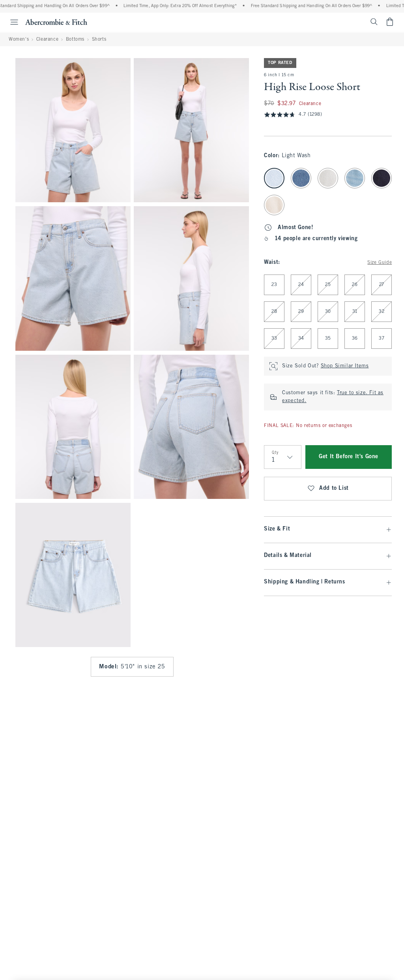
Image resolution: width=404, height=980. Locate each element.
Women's (19, 39)
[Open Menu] (10, 22)
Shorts (99, 39)
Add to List (334, 488)
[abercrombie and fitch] (56, 21)
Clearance (47, 39)
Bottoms (75, 39)
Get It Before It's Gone (348, 456)
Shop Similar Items (345, 366)
